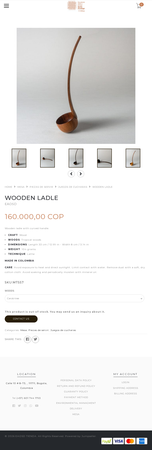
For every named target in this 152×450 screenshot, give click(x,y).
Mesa (21, 187)
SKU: (9, 282)
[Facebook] (27, 339)
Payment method (76, 397)
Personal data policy (76, 380)
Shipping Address (125, 388)
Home (8, 187)
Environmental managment (76, 403)
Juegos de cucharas (72, 187)
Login (125, 382)
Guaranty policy (76, 391)
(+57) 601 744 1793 (29, 398)
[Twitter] (35, 339)
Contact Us (21, 318)
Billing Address (125, 393)
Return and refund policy (76, 386)
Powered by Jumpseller (80, 436)
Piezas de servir (41, 187)
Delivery (76, 408)
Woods (9, 290)
